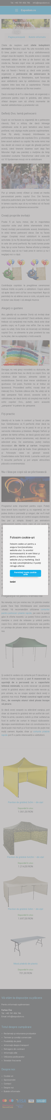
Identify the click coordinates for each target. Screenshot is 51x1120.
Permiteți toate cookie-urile (25, 573)
